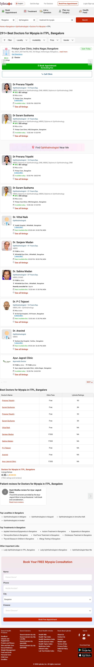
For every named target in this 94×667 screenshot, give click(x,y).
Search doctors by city (27, 635)
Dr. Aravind (19, 330)
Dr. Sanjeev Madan (23, 242)
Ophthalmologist (22, 26)
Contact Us (61, 637)
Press (60, 651)
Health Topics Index (46, 644)
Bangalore (10, 26)
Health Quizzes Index (46, 642)
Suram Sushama (8, 407)
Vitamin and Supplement (5, 640)
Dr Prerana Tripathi (23, 84)
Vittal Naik (6, 428)
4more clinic (18, 315)
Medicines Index (44, 646)
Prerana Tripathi (8, 400)
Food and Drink (6, 652)
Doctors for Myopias (38, 26)
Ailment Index (43, 649)
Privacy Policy (62, 646)
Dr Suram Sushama (23, 115)
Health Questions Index (47, 639)
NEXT (89, 382)
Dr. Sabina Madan (22, 271)
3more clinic (18, 100)
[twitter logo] (83, 636)
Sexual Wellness (6, 648)
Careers (60, 639)
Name (5, 572)
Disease (6, 605)
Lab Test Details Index (46, 651)
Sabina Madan (7, 441)
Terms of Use (62, 644)
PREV (5, 382)
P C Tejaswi (6, 448)
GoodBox (4, 659)
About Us (61, 635)
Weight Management (8, 650)
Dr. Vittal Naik (20, 217)
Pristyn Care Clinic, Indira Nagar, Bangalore (35, 48)
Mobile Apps (62, 642)
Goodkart (4, 636)
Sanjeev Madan (8, 434)
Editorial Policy (63, 649)
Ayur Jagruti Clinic (23, 357)
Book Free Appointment (68, 4)
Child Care (4, 657)
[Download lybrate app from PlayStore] (85, 652)
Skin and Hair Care (7, 645)
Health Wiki (43, 635)
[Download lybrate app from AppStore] (85, 657)
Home (2, 26)
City (5, 594)
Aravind (5, 455)
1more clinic (18, 227)
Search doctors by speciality (26, 642)
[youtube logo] (83, 639)
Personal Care (6, 655)
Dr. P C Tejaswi (21, 301)
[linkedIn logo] (88, 636)
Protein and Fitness (7, 643)
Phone (6, 583)
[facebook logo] (79, 636)
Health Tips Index (45, 637)
